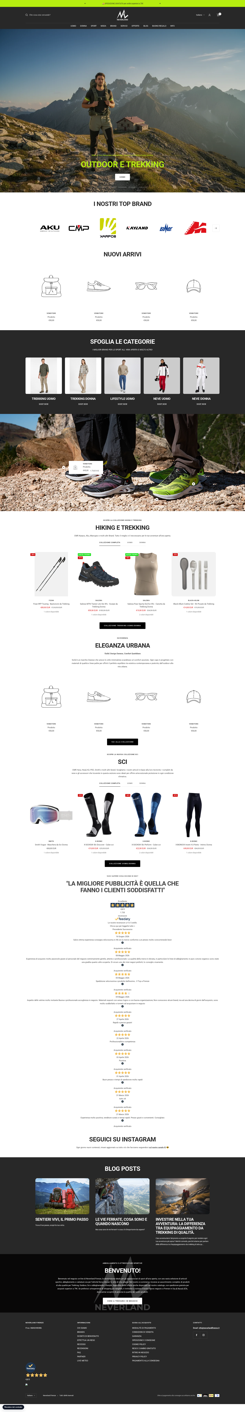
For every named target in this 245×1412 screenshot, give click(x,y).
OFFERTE (135, 26)
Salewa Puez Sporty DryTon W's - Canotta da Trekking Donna (146, 605)
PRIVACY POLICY (139, 1356)
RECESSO (81, 1344)
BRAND (113, 26)
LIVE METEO (82, 1361)
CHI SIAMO (82, 1328)
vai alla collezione (123, 742)
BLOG (145, 26)
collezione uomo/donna (122, 864)
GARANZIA (137, 1336)
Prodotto (51, 317)
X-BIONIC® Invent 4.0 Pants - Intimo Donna (194, 845)
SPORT (94, 26)
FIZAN (51, 600)
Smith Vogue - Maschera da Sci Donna (51, 845)
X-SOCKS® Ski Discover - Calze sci (99, 845)
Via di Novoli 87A (180, 1289)
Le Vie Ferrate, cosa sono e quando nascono (121, 1221)
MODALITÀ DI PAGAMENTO (144, 1328)
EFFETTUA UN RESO (86, 1340)
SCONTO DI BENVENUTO (88, 1336)
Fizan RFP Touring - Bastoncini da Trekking (51, 604)
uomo (122, 177)
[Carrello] (218, 15)
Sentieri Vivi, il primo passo (61, 1219)
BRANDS (81, 1332)
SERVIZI (124, 26)
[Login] (209, 15)
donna (142, 542)
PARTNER (81, 1356)
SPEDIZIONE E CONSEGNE (143, 1340)
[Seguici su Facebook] (196, 1335)
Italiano (199, 15)
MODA (103, 26)
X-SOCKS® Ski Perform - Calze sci (146, 845)
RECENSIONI (82, 1348)
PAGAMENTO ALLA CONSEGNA (146, 1361)
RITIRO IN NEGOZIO (140, 1352)
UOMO (73, 26)
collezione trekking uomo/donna (122, 626)
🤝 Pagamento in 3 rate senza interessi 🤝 (122, 3)
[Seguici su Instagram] (203, 1335)
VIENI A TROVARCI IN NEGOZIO (122, 1301)
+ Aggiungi (94, 470)
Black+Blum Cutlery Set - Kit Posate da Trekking (193, 604)
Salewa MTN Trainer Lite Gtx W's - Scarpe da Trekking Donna (99, 605)
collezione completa (109, 542)
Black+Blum (193, 600)
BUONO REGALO (159, 26)
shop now (43, 404)
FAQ (79, 1352)
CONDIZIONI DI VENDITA (143, 1332)
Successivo (127, 929)
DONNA (83, 26)
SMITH (51, 841)
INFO (172, 26)
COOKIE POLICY (139, 1344)
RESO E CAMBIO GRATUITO (144, 1348)
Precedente (117, 929)
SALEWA (98, 600)
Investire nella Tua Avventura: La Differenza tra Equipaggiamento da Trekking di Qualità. (180, 1226)
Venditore (51, 313)
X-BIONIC (98, 841)
